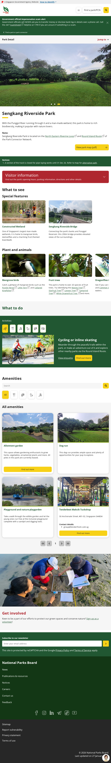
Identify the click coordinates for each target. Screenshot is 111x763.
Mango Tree (77, 287)
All (5, 394)
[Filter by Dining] (14, 395)
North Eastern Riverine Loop (59, 136)
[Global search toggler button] (106, 10)
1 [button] (55, 543)
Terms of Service (82, 650)
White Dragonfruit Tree (67, 293)
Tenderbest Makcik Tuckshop (75, 509)
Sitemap (6, 724)
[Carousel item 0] (52, 104)
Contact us (7, 695)
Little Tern (22, 287)
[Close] (107, 22)
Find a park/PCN (92, 10)
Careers (6, 689)
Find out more (83, 358)
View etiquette (65, 358)
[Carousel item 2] (59, 104)
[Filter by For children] (40, 395)
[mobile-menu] (78, 10)
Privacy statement (11, 735)
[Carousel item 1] (56, 104)
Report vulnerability (12, 729)
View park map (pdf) (86, 147)
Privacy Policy (62, 650)
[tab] (5, 329)
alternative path (89, 163)
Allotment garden (13, 445)
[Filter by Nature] (22, 395)
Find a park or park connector (16, 32)
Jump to (102, 39)
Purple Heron (8, 287)
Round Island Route (92, 136)
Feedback (7, 702)
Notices (6, 682)
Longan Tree (70, 290)
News (5, 669)
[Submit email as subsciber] (106, 644)
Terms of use (8, 740)
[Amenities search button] (106, 386)
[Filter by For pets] (31, 395)
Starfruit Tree (55, 290)
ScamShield (15, 25)
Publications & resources (15, 676)
